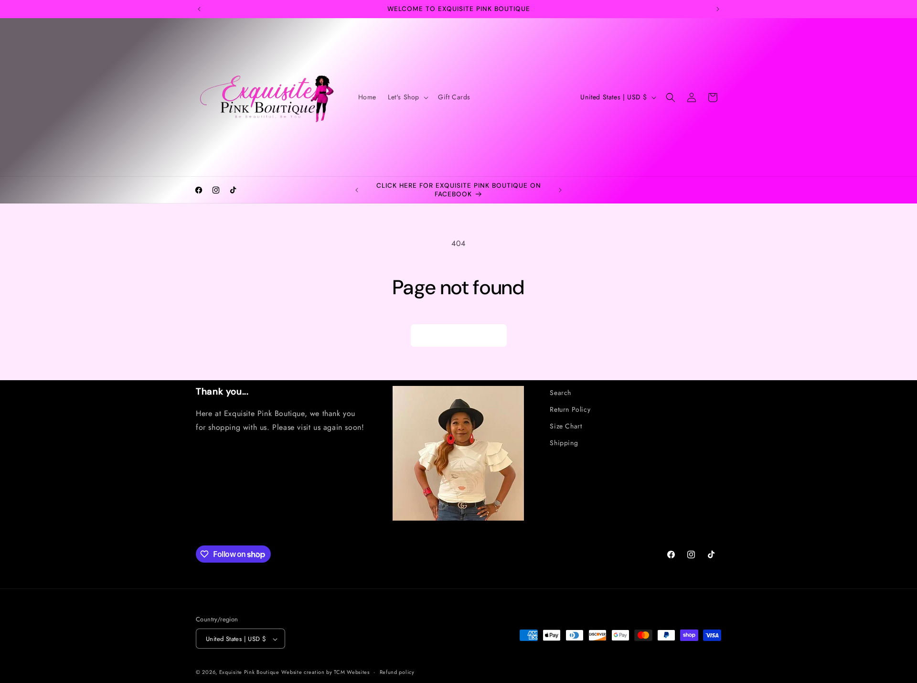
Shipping (564, 443)
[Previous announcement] (199, 9)
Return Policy (570, 409)
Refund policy (397, 672)
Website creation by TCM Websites (325, 672)
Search (560, 392)
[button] (407, 97)
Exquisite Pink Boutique (249, 672)
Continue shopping (458, 336)
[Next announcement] (717, 9)
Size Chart (566, 426)
